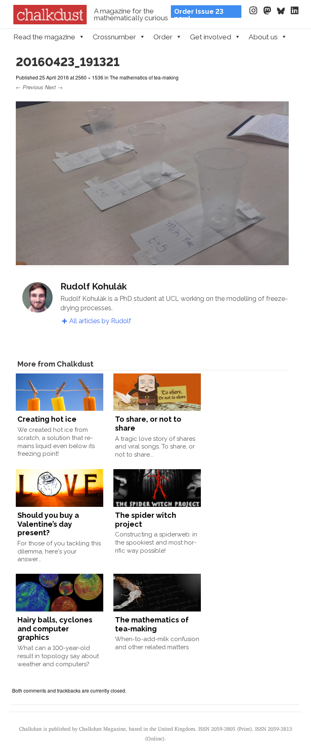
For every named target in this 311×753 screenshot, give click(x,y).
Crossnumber (114, 37)
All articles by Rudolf (100, 321)
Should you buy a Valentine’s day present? (48, 524)
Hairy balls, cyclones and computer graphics (54, 628)
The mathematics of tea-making (144, 77)
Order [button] (163, 37)
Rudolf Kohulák (93, 286)
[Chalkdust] (50, 22)
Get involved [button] (210, 37)
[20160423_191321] (152, 261)
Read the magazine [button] (44, 37)
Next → (54, 87)
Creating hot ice (47, 419)
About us (263, 37)
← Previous (29, 87)
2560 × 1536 (89, 77)
